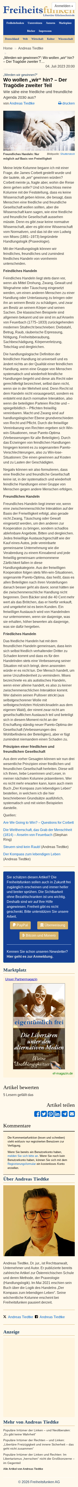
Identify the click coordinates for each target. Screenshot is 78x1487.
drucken (68, 103)
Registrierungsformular (22, 1163)
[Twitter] (44, 1116)
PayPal (22, 925)
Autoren (50, 23)
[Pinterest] (51, 1116)
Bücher (31, 30)
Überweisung (54, 925)
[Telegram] (64, 1116)
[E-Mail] (72, 1116)
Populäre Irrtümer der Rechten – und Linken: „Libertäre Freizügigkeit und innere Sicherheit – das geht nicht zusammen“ (38, 1444)
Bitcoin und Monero (40, 935)
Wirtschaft (37, 38)
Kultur (51, 38)
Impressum (45, 30)
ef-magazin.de (63, 1073)
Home (8, 48)
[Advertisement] (39, 1377)
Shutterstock (67, 153)
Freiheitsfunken (15, 23)
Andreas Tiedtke (30, 48)
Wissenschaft (65, 38)
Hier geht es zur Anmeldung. (30, 956)
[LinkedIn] (57, 1116)
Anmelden (63, 6)
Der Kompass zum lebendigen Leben (31, 854)
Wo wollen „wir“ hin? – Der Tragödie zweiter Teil (35, 80)
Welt (25, 38)
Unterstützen (35, 23)
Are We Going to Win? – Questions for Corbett (38, 822)
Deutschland (12, 38)
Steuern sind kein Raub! (21, 847)
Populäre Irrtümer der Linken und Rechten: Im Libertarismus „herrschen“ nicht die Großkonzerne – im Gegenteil (39, 1459)
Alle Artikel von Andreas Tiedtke (23, 1468)
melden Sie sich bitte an (23, 1156)
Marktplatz (65, 23)
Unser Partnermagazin (21, 979)
